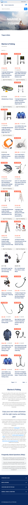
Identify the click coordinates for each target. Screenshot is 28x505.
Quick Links (23, 1)
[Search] (25, 9)
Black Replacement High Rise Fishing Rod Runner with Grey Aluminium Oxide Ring (20, 348)
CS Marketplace (5, 502)
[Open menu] (2, 5)
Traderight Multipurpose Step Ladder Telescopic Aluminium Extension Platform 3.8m (20, 74)
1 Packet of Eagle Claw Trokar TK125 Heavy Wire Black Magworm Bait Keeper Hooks (20, 295)
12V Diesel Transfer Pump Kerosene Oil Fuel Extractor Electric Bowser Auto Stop (20, 242)
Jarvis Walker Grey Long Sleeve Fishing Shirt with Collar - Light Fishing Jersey (7, 348)
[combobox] (12, 9)
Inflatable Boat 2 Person (7, 99)
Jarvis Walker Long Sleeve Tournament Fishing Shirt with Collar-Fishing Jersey (7, 374)
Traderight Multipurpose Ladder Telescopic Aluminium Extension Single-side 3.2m (7, 130)
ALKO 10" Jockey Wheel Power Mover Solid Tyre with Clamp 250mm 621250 (20, 183)
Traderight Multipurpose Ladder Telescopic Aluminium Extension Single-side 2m (20, 101)
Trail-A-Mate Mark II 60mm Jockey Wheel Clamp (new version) (20, 156)
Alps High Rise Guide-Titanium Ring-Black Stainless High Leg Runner (20, 322)
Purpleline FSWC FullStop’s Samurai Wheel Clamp (5, 156)
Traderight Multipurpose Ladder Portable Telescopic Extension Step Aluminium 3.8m (7, 212)
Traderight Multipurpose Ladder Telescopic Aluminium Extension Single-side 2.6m (7, 74)
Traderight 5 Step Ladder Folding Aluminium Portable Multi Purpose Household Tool (19, 213)
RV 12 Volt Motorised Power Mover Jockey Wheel (20, 270)
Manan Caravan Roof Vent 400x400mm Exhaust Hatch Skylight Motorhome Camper (6, 183)
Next (24, 382)
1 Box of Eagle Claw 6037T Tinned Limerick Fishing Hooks (6, 321)
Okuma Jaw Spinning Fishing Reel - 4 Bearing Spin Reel (7, 294)
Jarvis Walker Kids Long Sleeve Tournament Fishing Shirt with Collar (20, 127)
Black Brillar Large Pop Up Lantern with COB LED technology (6, 270)
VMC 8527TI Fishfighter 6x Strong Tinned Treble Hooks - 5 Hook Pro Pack (20, 373)
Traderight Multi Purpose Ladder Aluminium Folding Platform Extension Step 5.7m (7, 243)
